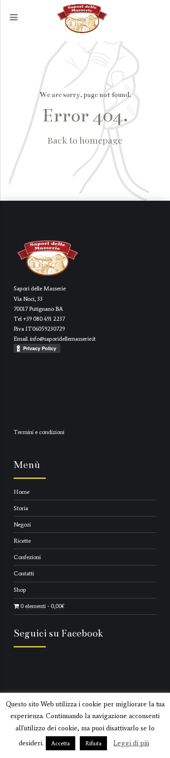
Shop (20, 589)
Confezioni (27, 557)
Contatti (24, 573)
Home (21, 491)
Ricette (22, 540)
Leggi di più (131, 743)
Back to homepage (85, 140)
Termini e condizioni (39, 432)
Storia (21, 508)
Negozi (22, 524)
